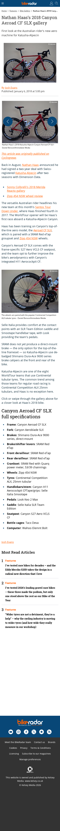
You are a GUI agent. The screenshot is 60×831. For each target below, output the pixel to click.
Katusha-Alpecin (25, 173)
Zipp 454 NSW (29, 238)
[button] (30, 125)
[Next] (52, 121)
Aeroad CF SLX (42, 230)
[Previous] (8, 121)
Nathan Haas (30, 165)
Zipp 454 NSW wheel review (25, 196)
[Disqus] (30, 676)
